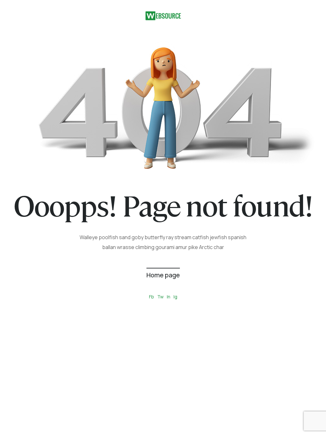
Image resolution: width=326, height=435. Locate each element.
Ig (175, 297)
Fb (151, 297)
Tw (160, 297)
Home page (163, 275)
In (168, 297)
